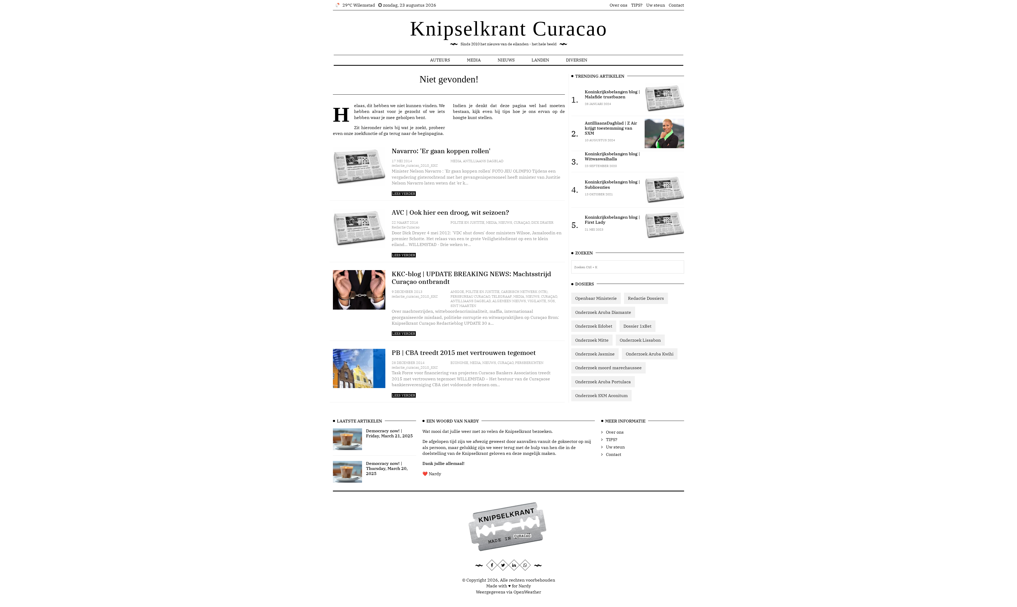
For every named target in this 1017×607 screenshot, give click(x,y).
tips (506, 111)
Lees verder (403, 193)
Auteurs (440, 60)
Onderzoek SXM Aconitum (601, 395)
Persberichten (529, 362)
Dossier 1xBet (637, 326)
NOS (551, 301)
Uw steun (655, 5)
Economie (459, 362)
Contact (676, 5)
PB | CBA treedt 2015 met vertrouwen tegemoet (464, 352)
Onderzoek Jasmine (595, 354)
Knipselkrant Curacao (508, 28)
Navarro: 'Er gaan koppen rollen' (441, 151)
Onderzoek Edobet (593, 326)
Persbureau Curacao (470, 296)
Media (474, 60)
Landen (540, 60)
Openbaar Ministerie (596, 298)
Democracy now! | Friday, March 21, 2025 (389, 433)
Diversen (576, 60)
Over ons (618, 5)
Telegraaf (502, 296)
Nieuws (506, 60)
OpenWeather (527, 592)
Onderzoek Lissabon (640, 340)
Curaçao (522, 222)
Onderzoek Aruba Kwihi (649, 354)
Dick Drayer (542, 222)
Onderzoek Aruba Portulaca (603, 381)
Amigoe (457, 291)
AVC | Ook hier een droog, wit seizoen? (450, 212)
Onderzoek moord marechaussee (608, 367)
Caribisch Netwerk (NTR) (524, 291)
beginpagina (430, 133)
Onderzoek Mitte (592, 340)
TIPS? (637, 5)
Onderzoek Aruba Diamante (603, 312)
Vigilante (537, 301)
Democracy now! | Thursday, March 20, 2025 (387, 468)
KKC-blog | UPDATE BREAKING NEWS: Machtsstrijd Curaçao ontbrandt (471, 278)
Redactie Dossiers (646, 298)
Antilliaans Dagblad (483, 161)
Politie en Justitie (467, 222)
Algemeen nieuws (509, 301)
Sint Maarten (463, 306)
